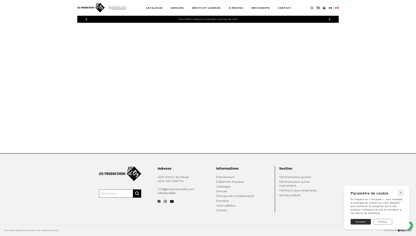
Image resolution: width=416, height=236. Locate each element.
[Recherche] (312, 8)
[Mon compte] (324, 8)
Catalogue (154, 8)
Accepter (361, 221)
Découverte (260, 8)
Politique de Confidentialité (235, 196)
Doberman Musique (230, 181)
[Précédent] (86, 19)
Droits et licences (206, 8)
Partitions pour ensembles (298, 190)
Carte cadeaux (226, 205)
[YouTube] (172, 201)
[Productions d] (120, 173)
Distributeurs (225, 177)
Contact (284, 8)
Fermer (382, 221)
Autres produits (289, 195)
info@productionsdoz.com (176, 189)
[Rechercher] (137, 193)
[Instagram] (165, 201)
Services (177, 8)
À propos (236, 8)
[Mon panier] (318, 8)
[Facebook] (159, 201)
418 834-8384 (167, 193)
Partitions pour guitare (295, 177)
